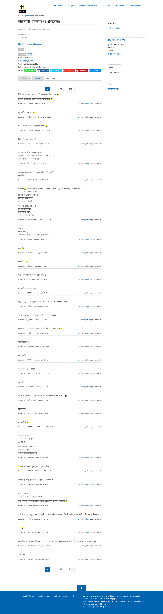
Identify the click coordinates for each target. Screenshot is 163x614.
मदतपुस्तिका (135, 5)
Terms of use (88, 606)
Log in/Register (114, 28)
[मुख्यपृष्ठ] (22, 8)
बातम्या (65, 596)
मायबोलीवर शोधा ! (114, 89)
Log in (24, 78)
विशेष (49, 596)
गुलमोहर (106, 5)
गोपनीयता (101, 598)
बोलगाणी (29, 54)
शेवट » (71, 89)
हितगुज (70, 5)
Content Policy (110, 606)
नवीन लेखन (58, 5)
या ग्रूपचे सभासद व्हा (114, 54)
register (38, 78)
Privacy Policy (99, 606)
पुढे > (61, 89)
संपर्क (117, 598)
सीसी (72, 596)
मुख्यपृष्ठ (27, 16)
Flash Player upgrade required (31, 44)
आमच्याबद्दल (110, 598)
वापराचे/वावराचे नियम (90, 598)
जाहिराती (57, 596)
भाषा (26, 49)
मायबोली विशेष (120, 5)
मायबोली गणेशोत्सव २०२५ (88, 5)
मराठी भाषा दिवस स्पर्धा (26, 61)
